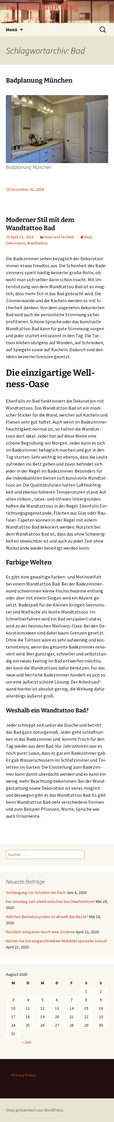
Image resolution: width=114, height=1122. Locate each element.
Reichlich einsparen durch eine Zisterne (40, 931)
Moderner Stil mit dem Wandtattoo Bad (40, 224)
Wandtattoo (37, 243)
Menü (11, 29)
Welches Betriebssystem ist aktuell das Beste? (47, 916)
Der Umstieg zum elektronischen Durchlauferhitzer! (50, 901)
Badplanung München (39, 80)
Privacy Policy (24, 1075)
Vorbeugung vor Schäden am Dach (35, 892)
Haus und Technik (59, 237)
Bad (87, 237)
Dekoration (15, 243)
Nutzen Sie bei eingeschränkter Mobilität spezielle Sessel (56, 940)
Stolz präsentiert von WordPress (34, 1110)
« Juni (26, 1042)
